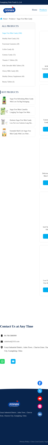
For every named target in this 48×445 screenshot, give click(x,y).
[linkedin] (40, 414)
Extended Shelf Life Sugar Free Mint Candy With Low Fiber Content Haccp (20, 132)
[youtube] (40, 398)
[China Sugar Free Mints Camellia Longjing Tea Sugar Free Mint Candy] (4, 111)
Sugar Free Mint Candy (24, 19)
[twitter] (40, 391)
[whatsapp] (5, 363)
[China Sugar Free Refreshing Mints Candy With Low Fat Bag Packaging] (4, 100)
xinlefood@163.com (11, 341)
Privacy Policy (24, 442)
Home (34, 10)
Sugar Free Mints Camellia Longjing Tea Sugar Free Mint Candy (20, 111)
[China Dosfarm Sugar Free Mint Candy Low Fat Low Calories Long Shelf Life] (4, 121)
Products (43, 10)
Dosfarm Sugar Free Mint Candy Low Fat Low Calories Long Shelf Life (21, 121)
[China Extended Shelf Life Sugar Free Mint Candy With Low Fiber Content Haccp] (4, 132)
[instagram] (40, 406)
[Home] (9, 9)
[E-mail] (16, 363)
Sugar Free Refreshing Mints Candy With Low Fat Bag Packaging (21, 100)
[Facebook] (40, 383)
